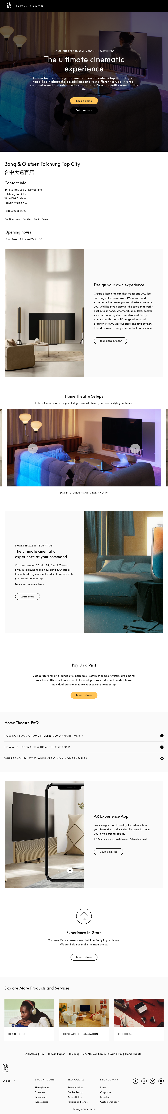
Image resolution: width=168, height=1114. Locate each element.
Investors (116, 1097)
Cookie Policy (84, 1092)
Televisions (51, 1097)
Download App (111, 852)
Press (115, 1087)
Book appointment (113, 341)
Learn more (30, 597)
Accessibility (84, 1097)
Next (135, 449)
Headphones (51, 1087)
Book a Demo (41, 219)
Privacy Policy (84, 1087)
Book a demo (87, 101)
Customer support (116, 1101)
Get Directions (12, 219)
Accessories (51, 1101)
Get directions (87, 111)
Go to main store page (29, 6)
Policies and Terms (84, 1101)
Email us (27, 219)
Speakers (51, 1092)
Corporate (116, 1092)
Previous (33, 449)
